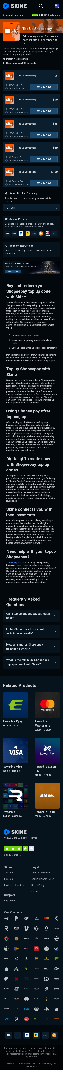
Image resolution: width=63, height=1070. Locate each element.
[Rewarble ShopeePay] (46, 969)
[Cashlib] (16, 999)
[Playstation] (46, 1009)
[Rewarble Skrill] (26, 938)
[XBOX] (36, 1009)
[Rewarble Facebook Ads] (46, 928)
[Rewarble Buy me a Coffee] (46, 958)
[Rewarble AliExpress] (36, 979)
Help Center (9, 900)
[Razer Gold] (16, 938)
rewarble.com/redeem (28, 335)
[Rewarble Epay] (56, 958)
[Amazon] (6, 1009)
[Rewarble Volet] (36, 999)
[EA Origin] (26, 1019)
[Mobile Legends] (46, 979)
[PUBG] (16, 928)
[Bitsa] (56, 1009)
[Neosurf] (46, 938)
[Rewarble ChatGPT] (36, 928)
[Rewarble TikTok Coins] (46, 999)
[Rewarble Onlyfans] (26, 918)
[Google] (16, 948)
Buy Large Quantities (14, 885)
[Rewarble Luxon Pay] (16, 958)
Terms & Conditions (40, 872)
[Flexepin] (26, 948)
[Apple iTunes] (6, 969)
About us (8, 872)
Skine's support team (16, 562)
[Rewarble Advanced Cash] (16, 969)
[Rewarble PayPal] (16, 918)
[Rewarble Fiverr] (6, 958)
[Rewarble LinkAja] (36, 948)
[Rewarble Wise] (26, 979)
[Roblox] (16, 989)
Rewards (8, 879)
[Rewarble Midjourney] (36, 938)
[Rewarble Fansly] (56, 928)
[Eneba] (6, 938)
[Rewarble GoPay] (56, 969)
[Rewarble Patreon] (6, 979)
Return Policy (37, 885)
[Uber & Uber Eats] (46, 948)
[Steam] (56, 948)
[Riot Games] (56, 979)
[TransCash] (46, 1019)
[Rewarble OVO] (56, 999)
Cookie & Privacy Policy (42, 879)
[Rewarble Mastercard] (46, 918)
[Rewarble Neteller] (16, 1009)
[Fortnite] (56, 989)
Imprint (34, 891)
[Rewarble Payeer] (26, 989)
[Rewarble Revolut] (6, 928)
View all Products (14, 15)
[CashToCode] (56, 918)
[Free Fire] (36, 958)
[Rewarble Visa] (36, 918)
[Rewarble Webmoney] (6, 948)
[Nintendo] (36, 989)
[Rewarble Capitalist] (36, 1019)
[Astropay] (46, 989)
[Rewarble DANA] (6, 989)
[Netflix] (16, 979)
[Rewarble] (6, 918)
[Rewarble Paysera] (16, 1019)
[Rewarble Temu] (6, 999)
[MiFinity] (6, 1019)
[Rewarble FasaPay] (36, 969)
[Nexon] (26, 969)
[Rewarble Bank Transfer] (26, 958)
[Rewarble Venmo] (26, 928)
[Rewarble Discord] (26, 999)
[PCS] (56, 1019)
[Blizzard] (26, 1009)
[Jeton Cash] (56, 938)
